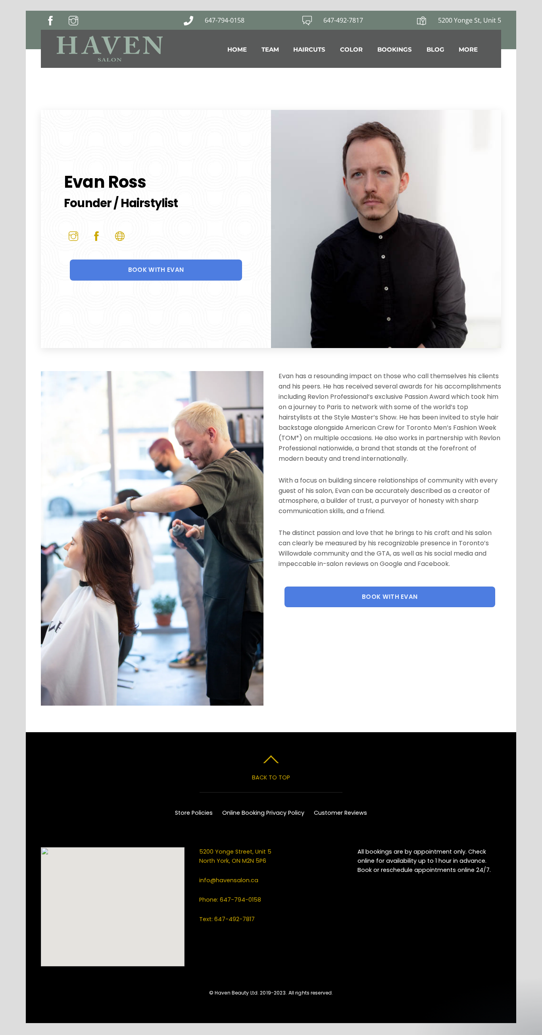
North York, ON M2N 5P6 (232, 861)
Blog (435, 49)
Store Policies (194, 813)
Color (351, 49)
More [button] (468, 49)
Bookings (394, 49)
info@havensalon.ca (228, 880)
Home (237, 49)
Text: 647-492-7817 (227, 919)
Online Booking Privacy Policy (263, 813)
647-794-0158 (224, 20)
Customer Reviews (340, 813)
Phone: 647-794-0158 (230, 900)
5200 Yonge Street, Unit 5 (236, 852)
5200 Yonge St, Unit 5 (469, 20)
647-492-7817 (343, 20)
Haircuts (309, 49)
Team (270, 49)
